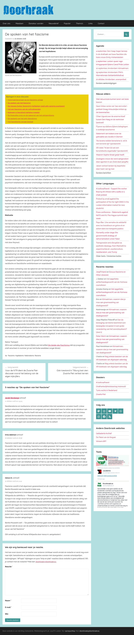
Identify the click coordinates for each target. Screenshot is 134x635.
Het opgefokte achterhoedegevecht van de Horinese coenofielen (111, 282)
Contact (101, 23)
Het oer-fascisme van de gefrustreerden (24, 109)
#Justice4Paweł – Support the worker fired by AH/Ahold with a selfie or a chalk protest (111, 192)
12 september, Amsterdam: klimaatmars (112, 68)
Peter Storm (101, 336)
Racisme (38, 356)
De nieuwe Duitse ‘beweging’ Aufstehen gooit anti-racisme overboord (36, 106)
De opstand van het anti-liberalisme (22, 118)
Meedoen (19, 23)
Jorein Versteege (12, 398)
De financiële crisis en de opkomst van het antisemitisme (31, 115)
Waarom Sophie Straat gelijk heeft (110, 155)
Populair (67, 23)
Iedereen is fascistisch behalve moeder (24, 112)
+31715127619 (70, 631)
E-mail (8, 607)
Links (90, 23)
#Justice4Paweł (102, 382)
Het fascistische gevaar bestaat (20, 122)
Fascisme (11, 356)
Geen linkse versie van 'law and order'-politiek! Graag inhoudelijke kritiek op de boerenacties (112, 109)
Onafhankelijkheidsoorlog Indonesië (111, 386)
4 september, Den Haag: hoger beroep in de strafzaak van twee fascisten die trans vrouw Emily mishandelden (111, 54)
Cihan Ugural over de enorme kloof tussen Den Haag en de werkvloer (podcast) (110, 119)
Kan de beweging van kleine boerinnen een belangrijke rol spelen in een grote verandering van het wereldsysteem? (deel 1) (111, 326)
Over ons (6, 23)
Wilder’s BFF (101, 441)
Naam (8, 600)
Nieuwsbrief (54, 23)
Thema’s (79, 23)
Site (6, 614)
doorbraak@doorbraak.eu (46, 562)
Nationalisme (29, 356)
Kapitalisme (19, 356)
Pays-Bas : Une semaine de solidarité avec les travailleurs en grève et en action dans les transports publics (111, 225)
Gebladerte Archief (104, 433)
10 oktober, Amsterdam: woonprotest (111, 79)
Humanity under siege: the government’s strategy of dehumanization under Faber (108, 235)
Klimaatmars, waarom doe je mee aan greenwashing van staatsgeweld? (111, 302)
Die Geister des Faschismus (59, 345)
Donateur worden (36, 23)
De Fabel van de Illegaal (106, 437)
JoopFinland (101, 272)
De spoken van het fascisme (19, 103)
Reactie (9, 567)
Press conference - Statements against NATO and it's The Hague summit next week (112, 215)
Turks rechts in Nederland (106, 390)
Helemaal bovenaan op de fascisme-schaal (25, 100)
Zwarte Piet (101, 394)
